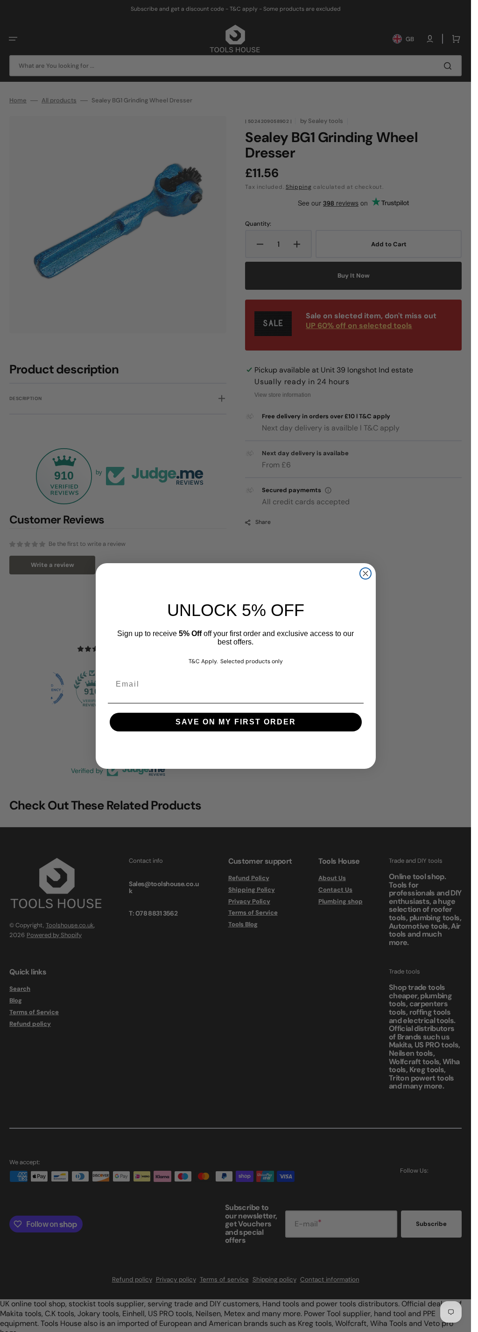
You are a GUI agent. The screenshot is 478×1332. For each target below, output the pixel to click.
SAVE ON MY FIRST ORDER (236, 722)
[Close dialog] (365, 573)
